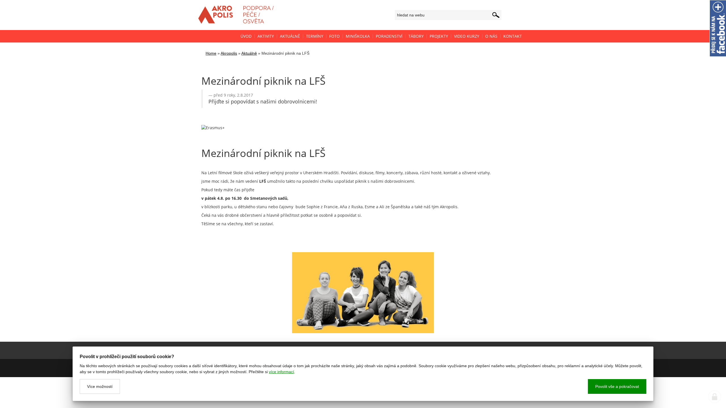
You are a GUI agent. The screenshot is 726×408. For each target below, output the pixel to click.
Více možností (100, 386)
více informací (281, 371)
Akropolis (229, 53)
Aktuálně (249, 53)
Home (211, 53)
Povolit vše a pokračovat (617, 386)
